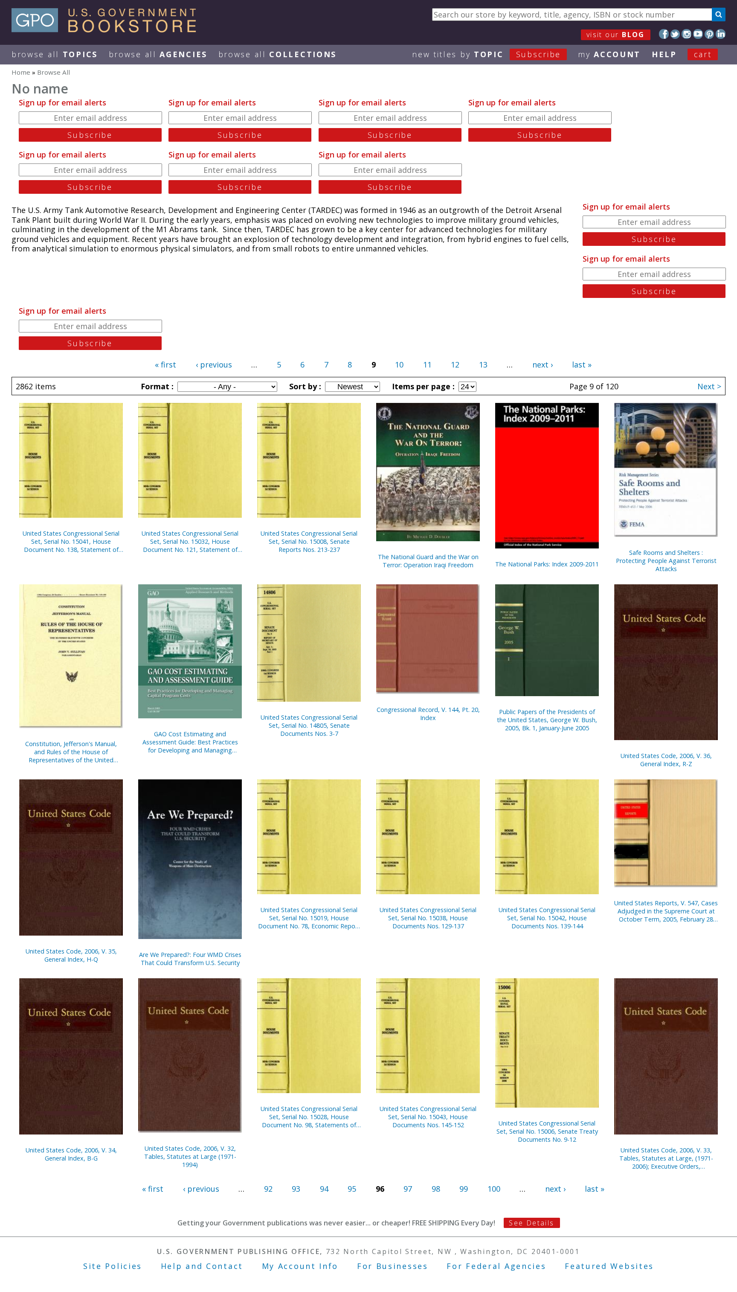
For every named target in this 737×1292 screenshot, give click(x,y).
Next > (709, 386)
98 (436, 1189)
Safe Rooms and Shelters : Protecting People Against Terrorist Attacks (666, 560)
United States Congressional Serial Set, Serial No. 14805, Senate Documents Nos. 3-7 (309, 725)
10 (399, 364)
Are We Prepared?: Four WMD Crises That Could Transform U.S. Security (190, 959)
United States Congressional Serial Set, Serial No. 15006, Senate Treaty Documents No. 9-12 (547, 1131)
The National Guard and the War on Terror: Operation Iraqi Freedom (428, 561)
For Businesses (392, 1266)
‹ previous (214, 364)
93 (296, 1189)
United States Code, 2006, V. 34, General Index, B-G (71, 1154)
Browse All (55, 54)
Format (156, 386)
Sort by (304, 386)
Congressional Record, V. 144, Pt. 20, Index (428, 714)
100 (493, 1189)
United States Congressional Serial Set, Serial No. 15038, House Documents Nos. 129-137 (428, 918)
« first (165, 364)
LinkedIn (720, 34)
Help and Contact (202, 1266)
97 (407, 1189)
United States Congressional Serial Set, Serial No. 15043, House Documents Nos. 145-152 (428, 1117)
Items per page (422, 386)
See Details (531, 1223)
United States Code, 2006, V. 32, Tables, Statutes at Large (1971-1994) (190, 1156)
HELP (664, 54)
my (609, 54)
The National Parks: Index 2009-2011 (547, 564)
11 (427, 364)
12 (455, 364)
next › (542, 364)
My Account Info (300, 1266)
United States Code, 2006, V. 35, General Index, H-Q (71, 955)
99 (463, 1189)
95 (352, 1189)
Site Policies (112, 1266)
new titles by (486, 54)
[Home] (108, 29)
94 (324, 1189)
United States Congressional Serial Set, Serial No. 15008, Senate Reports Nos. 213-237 (309, 541)
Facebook (664, 34)
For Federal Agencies (496, 1266)
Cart (703, 54)
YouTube (698, 34)
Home (21, 72)
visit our (615, 34)
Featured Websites (609, 1266)
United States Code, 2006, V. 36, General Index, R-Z (666, 760)
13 (483, 364)
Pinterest (709, 34)
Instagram (686, 34)
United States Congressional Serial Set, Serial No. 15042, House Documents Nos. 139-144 (547, 918)
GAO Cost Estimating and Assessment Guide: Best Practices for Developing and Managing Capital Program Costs (190, 742)
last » (582, 364)
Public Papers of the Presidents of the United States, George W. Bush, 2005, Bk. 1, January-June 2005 (547, 720)
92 (268, 1189)
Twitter (675, 34)
